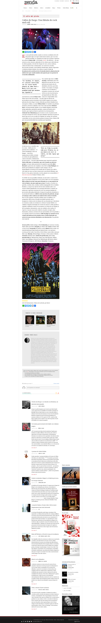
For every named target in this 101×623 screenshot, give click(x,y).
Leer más (34, 447)
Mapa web (62, 619)
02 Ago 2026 (70, 568)
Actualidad (47, 7)
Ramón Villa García (42, 561)
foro (28, 371)
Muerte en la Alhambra (38, 559)
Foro (71, 7)
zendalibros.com (41, 482)
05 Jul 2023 (24, 24)
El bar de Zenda (71, 567)
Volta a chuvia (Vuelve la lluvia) (40, 587)
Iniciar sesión (56, 383)
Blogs (53, 7)
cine (39, 24)
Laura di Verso (41, 453)
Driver (37, 325)
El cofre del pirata (34, 10)
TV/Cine (58, 7)
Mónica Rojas (41, 428)
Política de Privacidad (49, 619)
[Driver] (40, 319)
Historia (36, 7)
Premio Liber (70, 619)
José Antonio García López (44, 536)
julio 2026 (66, 590)
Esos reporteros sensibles (73, 572)
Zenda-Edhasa (66, 7)
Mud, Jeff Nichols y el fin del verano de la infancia (45, 534)
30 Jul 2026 (70, 575)
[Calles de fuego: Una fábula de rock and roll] (40, 39)
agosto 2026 (66, 588)
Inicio (23, 10)
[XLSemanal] (75, 3)
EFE (39, 509)
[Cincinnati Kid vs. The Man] (29, 319)
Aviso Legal (43, 619)
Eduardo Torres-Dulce (31, 24)
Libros (41, 7)
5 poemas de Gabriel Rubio (39, 451)
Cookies (55, 619)
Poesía (30, 7)
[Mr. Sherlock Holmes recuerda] (51, 319)
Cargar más (40, 613)
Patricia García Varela (43, 589)
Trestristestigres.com (37, 619)
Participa (58, 619)
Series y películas (27, 10)
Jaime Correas (41, 406)
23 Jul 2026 (70, 582)
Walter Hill (43, 24)
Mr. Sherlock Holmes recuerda (51, 326)
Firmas (25, 7)
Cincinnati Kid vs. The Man (29, 326)
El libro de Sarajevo (72, 579)
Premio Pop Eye (76, 619)
